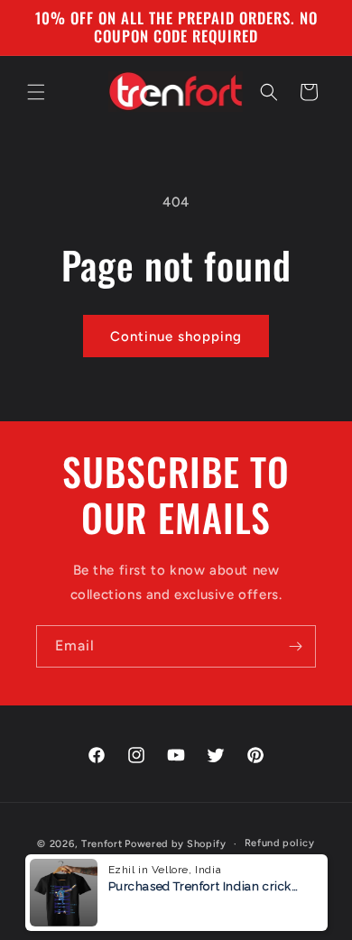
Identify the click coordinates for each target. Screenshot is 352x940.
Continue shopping (176, 336)
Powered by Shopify (176, 844)
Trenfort (102, 844)
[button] (36, 92)
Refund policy (280, 843)
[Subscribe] (295, 646)
